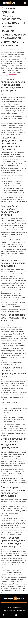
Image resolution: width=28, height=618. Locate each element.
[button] (25, 3)
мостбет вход (13, 74)
